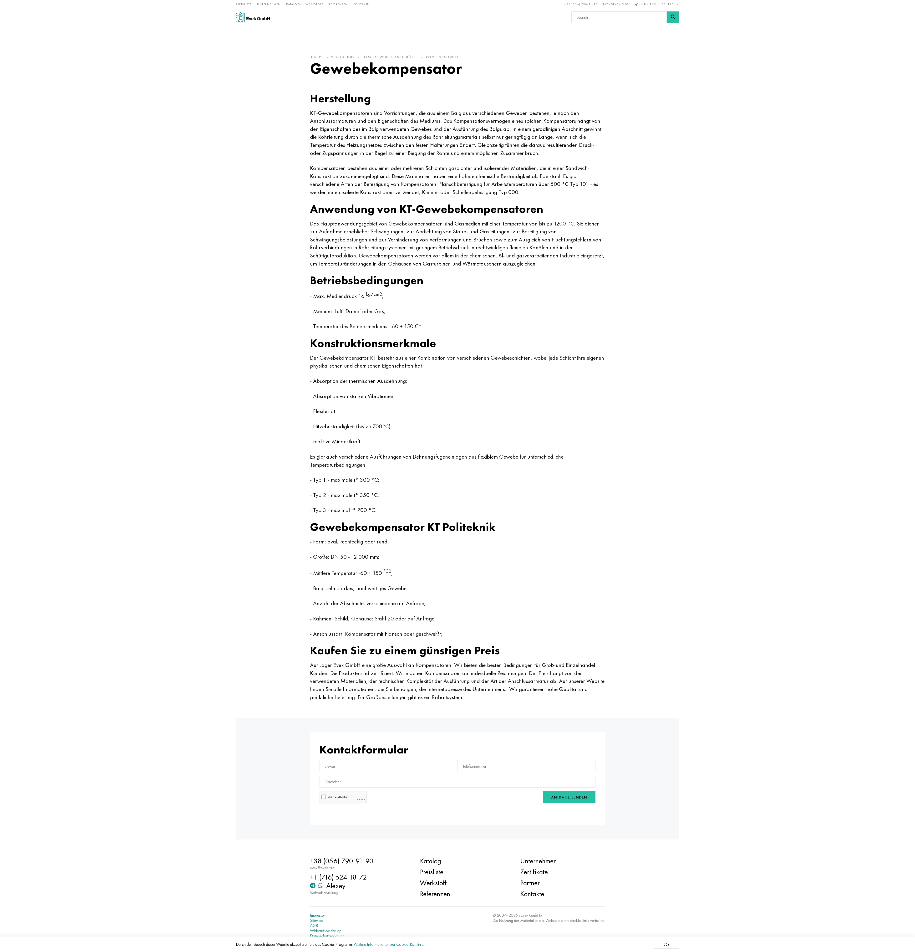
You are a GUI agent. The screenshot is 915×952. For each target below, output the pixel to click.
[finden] (673, 17)
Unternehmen (269, 4)
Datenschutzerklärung (327, 936)
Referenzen (338, 4)
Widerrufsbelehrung (325, 930)
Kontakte (361, 4)
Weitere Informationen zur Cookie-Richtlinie (388, 944)
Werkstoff (314, 4)
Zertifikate (534, 872)
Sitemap (316, 920)
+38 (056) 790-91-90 (581, 4)
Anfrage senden (569, 797)
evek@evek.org (616, 4)
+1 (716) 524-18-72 (338, 877)
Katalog (293, 4)
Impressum (318, 915)
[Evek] (253, 17)
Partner (530, 883)
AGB (314, 925)
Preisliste (244, 4)
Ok (666, 944)
